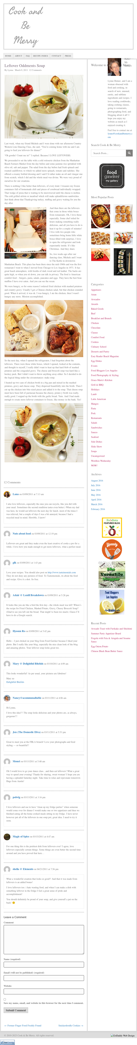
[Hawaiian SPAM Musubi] (123, 261)
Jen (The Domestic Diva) (27, 732)
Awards (94, 304)
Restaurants (96, 418)
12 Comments (35, 69)
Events (94, 365)
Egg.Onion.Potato (99, 646)
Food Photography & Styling (105, 375)
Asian (93, 294)
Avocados (95, 299)
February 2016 (98, 509)
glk (14, 562)
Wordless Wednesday (101, 460)
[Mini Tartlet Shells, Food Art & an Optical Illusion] (100, 237)
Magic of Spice (21, 836)
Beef (93, 313)
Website (8, 986)
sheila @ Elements (23, 869)
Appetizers (96, 289)
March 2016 (96, 504)
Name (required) (12, 959)
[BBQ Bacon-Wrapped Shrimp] (123, 237)
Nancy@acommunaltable (27, 698)
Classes (94, 332)
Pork (93, 413)
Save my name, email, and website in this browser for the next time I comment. (44, 1003)
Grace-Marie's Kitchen (101, 380)
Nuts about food (22, 533)
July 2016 (95, 485)
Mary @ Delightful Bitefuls (28, 663)
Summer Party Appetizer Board (106, 633)
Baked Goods (97, 308)
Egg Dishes (96, 360)
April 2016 (96, 499)
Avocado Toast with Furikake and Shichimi (111, 628)
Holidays (95, 389)
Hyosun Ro (19, 631)
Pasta (93, 408)
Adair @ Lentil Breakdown (28, 595)
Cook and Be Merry (25, 26)
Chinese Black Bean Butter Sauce (106, 651)
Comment (9, 922)
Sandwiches (96, 427)
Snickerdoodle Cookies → (70, 1025)
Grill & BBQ (97, 384)
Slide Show (96, 446)
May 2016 (96, 494)
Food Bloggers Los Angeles (104, 370)
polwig (16, 797)
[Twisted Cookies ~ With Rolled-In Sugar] (123, 213)
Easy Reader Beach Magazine (105, 356)
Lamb (94, 394)
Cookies (95, 342)
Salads (94, 422)
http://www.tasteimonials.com (62, 572)
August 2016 (97, 480)
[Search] (129, 153)
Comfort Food (97, 337)
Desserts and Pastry (100, 351)
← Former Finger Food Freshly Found (23, 1025)
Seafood (95, 437)
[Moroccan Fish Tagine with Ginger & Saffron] (100, 215)
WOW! (94, 465)
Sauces (94, 432)
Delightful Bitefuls (15, 682)
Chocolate (95, 327)
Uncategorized (98, 455)
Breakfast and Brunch (101, 318)
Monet (16, 761)
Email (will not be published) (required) (24, 972)
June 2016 (96, 490)
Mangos (94, 403)
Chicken (95, 323)
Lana (16, 494)
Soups (94, 451)
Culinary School (98, 346)
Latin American (98, 399)
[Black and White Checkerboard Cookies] (100, 254)
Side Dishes (96, 441)
